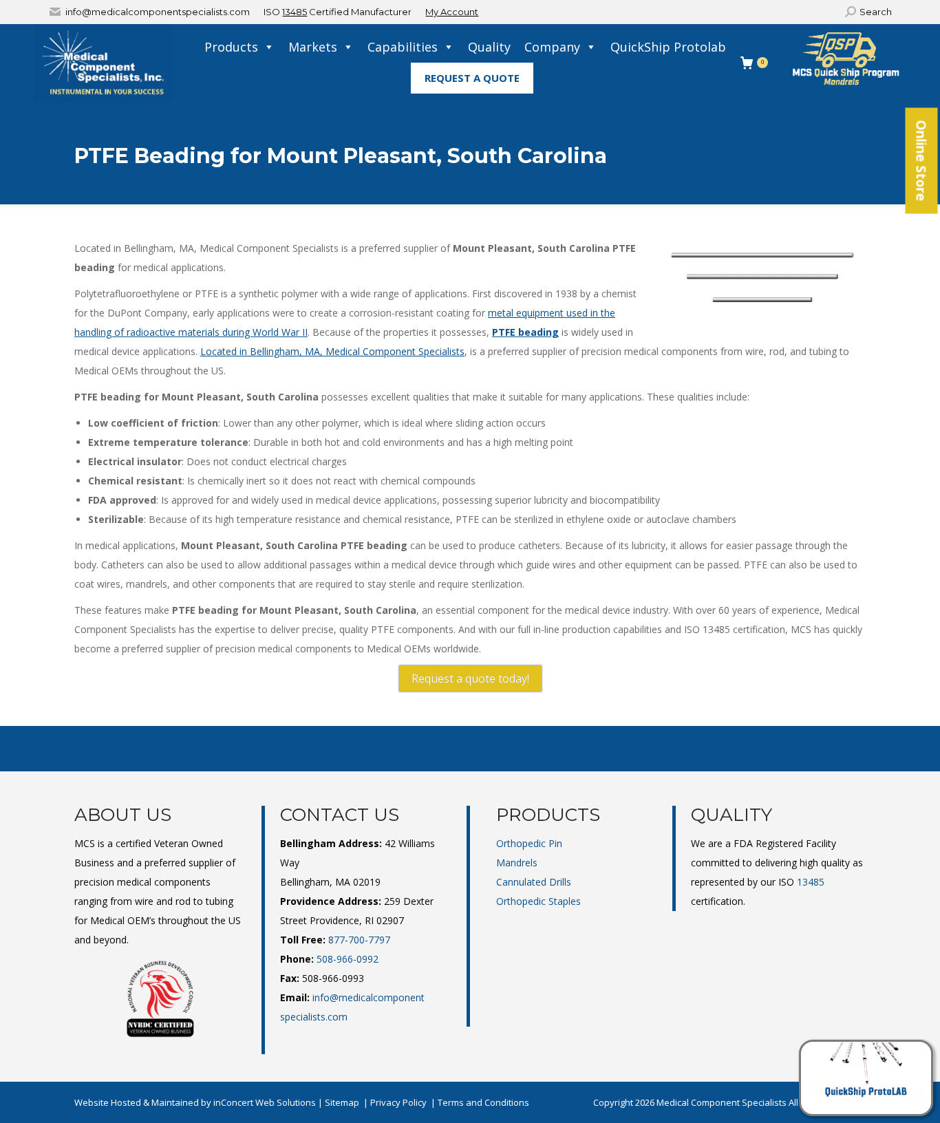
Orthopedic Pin (529, 843)
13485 (294, 11)
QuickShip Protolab (668, 47)
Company (552, 47)
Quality (489, 47)
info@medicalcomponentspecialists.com (157, 11)
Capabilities (402, 47)
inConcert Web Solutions (264, 1102)
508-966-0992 (347, 958)
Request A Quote (472, 78)
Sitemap (342, 1102)
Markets (312, 47)
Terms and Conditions (483, 1102)
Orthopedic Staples (538, 901)
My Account (451, 11)
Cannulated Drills (533, 881)
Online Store (921, 161)
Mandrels (516, 862)
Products (231, 47)
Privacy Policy (398, 1102)
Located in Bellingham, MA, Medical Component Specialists (332, 351)
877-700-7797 (359, 939)
